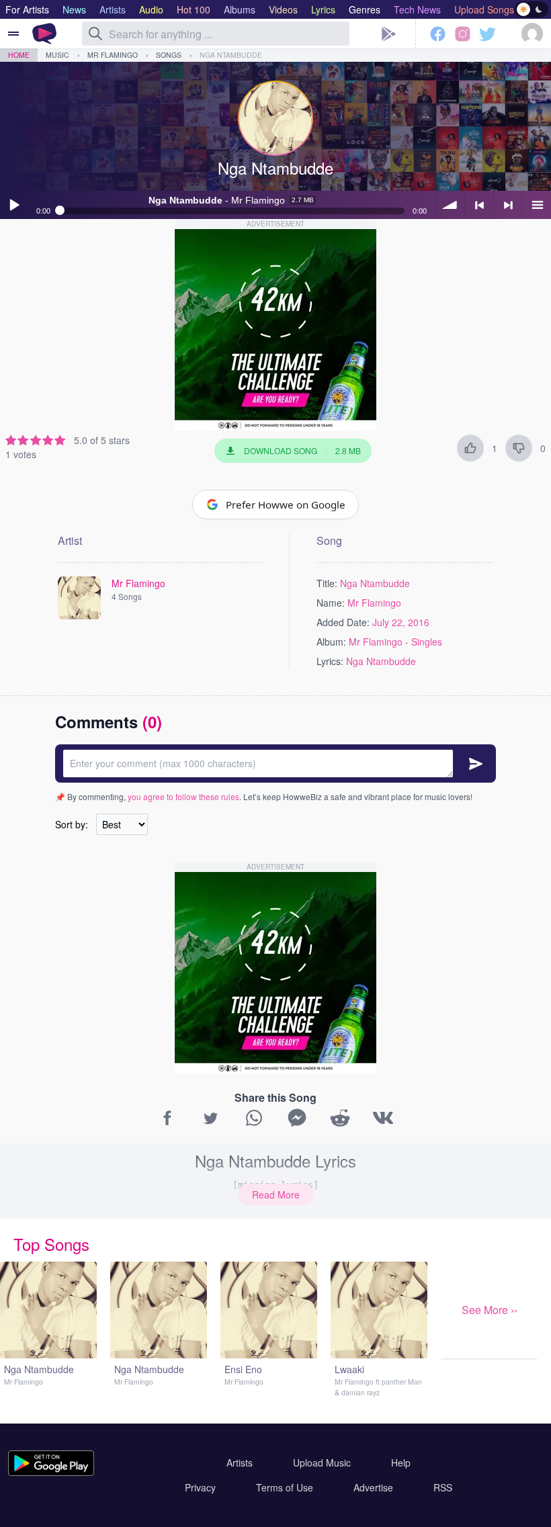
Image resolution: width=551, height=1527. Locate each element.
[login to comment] (275, 763)
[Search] (95, 33)
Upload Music (322, 1462)
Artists (239, 1462)
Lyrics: (329, 661)
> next (508, 205)
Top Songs (51, 1244)
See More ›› (489, 1309)
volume (450, 205)
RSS (442, 1487)
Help (401, 1462)
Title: (326, 583)
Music (57, 55)
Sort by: (71, 824)
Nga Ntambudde (231, 55)
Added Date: (343, 622)
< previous (479, 205)
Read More (276, 1194)
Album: (331, 641)
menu (537, 205)
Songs (168, 55)
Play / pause (14, 205)
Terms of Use (284, 1487)
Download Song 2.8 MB (302, 450)
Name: (330, 602)
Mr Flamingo (112, 55)
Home (19, 55)
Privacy (200, 1487)
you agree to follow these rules (183, 796)
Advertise (373, 1487)
